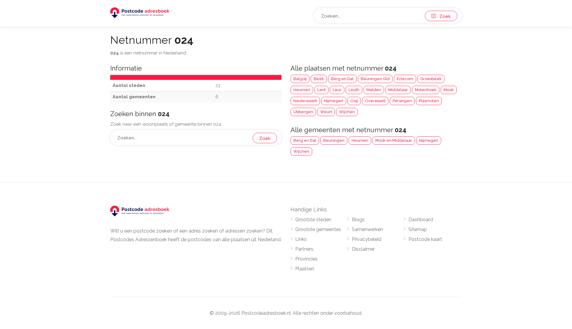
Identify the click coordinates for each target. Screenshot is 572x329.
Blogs (358, 219)
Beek (319, 79)
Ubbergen (303, 112)
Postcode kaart (425, 239)
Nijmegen (333, 101)
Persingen (402, 101)
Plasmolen (429, 101)
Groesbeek (431, 79)
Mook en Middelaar (393, 140)
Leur (337, 90)
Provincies (306, 259)
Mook (449, 90)
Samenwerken (367, 229)
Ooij (354, 101)
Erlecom (405, 79)
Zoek (443, 16)
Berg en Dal (342, 79)
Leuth (354, 90)
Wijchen (347, 112)
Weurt (326, 112)
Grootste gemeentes (318, 229)
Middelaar (398, 90)
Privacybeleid (366, 239)
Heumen (301, 90)
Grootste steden (313, 219)
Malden (373, 90)
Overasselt (375, 101)
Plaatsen (304, 269)
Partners (304, 249)
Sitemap (417, 229)
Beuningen (333, 140)
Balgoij (300, 79)
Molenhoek (425, 90)
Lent (321, 90)
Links (301, 239)
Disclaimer (363, 249)
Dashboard (420, 219)
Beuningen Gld (375, 79)
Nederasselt (305, 101)
